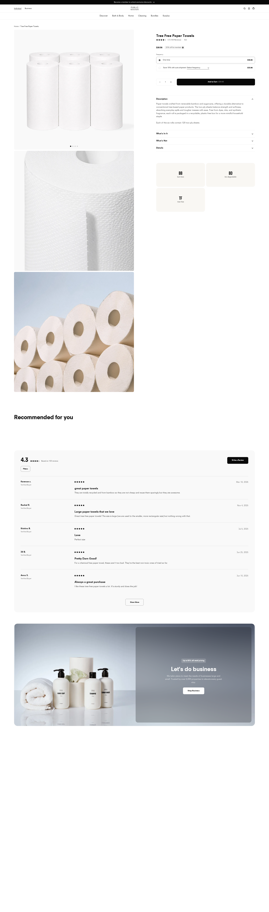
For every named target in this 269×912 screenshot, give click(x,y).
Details (159, 148)
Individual (17, 8)
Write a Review (240, 461)
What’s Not (161, 141)
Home (16, 26)
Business (28, 8)
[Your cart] (253, 8)
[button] (131, 93)
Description (162, 99)
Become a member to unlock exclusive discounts (133, 2)
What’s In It (162, 134)
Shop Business (194, 691)
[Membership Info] (153, 2)
